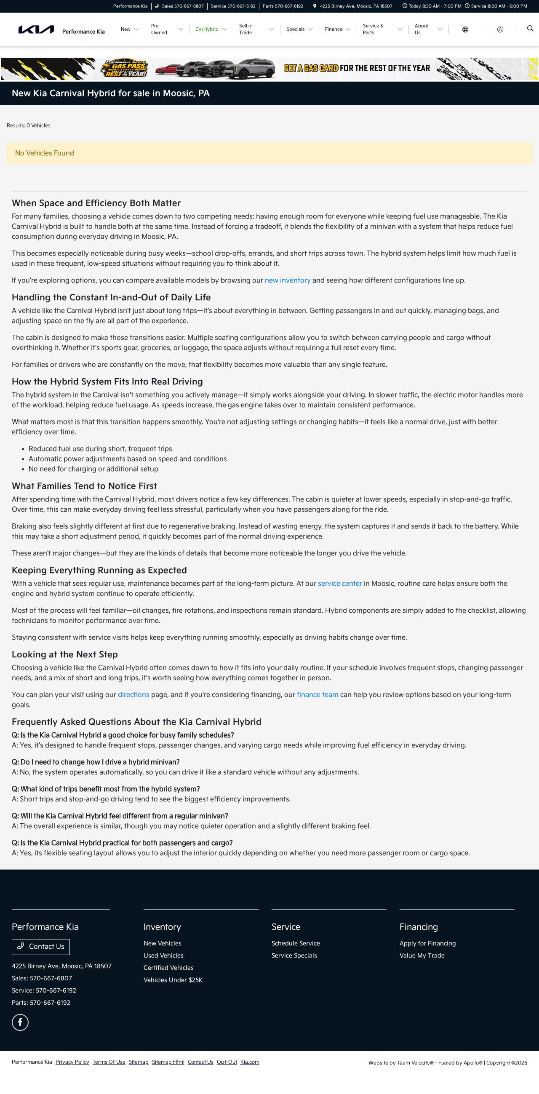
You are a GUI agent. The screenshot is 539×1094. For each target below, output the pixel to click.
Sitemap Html (168, 1062)
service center (340, 584)
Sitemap (139, 1062)
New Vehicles (162, 943)
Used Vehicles (164, 955)
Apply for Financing (428, 943)
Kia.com (249, 1062)
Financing (419, 927)
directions (133, 695)
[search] (530, 29)
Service (286, 927)
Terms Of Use (109, 1062)
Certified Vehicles (169, 967)
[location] (315, 6)
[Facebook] (20, 1022)
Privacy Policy (72, 1062)
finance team (318, 695)
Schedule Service (296, 943)
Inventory (162, 927)
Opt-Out (227, 1062)
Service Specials (294, 955)
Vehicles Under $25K (173, 980)
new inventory (288, 281)
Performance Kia (32, 1062)
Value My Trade (422, 955)
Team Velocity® (415, 1063)
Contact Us (45, 947)
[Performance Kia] (62, 29)
